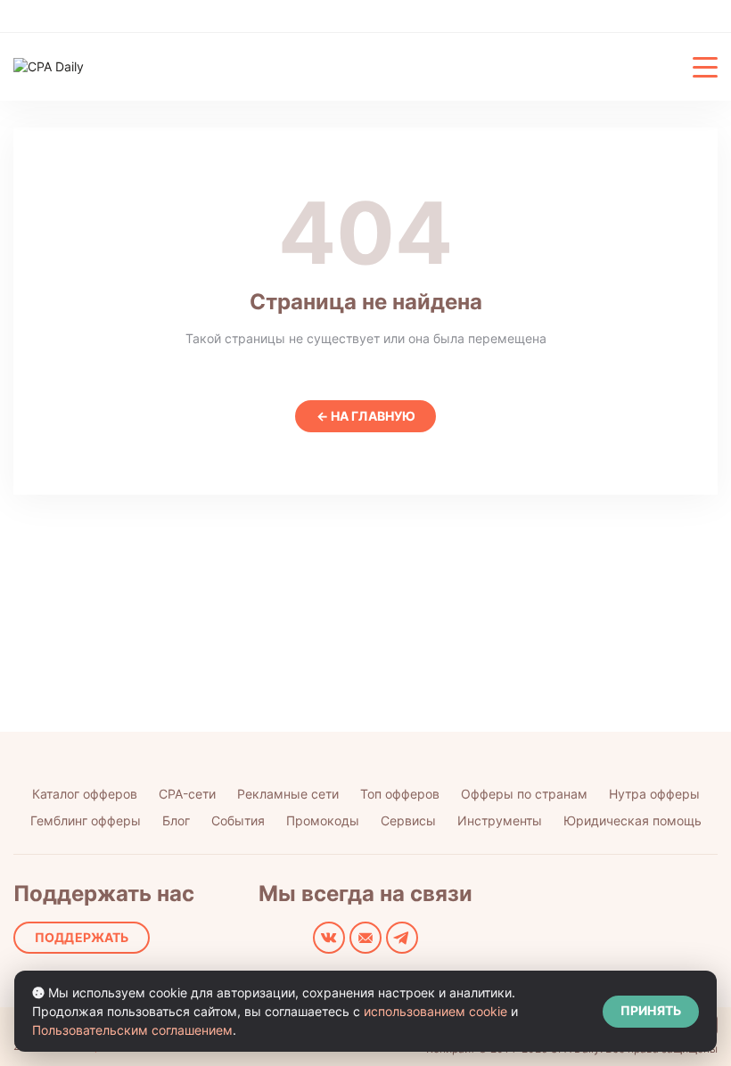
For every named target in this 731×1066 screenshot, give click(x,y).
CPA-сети (187, 793)
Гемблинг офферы (85, 820)
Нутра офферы (654, 793)
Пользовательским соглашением (132, 1029)
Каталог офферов (84, 793)
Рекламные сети (288, 793)
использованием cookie (435, 1011)
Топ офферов (399, 793)
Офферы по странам (524, 793)
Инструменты (499, 820)
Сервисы (408, 820)
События (238, 820)
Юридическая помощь (632, 820)
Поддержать (81, 937)
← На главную (365, 415)
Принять (650, 1010)
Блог (176, 820)
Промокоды (322, 820)
